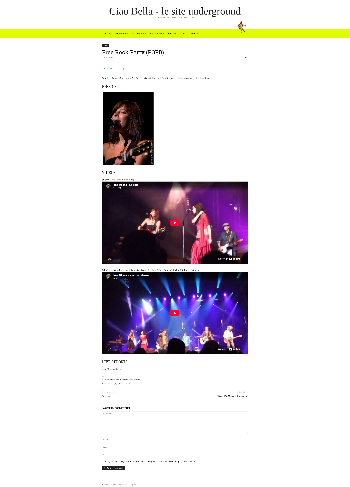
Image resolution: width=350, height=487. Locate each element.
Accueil (108, 33)
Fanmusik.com (114, 369)
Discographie (139, 33)
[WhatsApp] (123, 68)
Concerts (105, 45)
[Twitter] (111, 68)
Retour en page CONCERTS (116, 383)
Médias (194, 33)
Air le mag (106, 396)
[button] (244, 33)
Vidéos (183, 33)
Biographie (122, 33)
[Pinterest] (117, 68)
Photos (172, 33)
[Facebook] (104, 68)
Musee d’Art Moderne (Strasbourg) (232, 396)
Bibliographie (157, 33)
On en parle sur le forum (115, 380)
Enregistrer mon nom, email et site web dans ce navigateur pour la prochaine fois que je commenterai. (150, 461)
